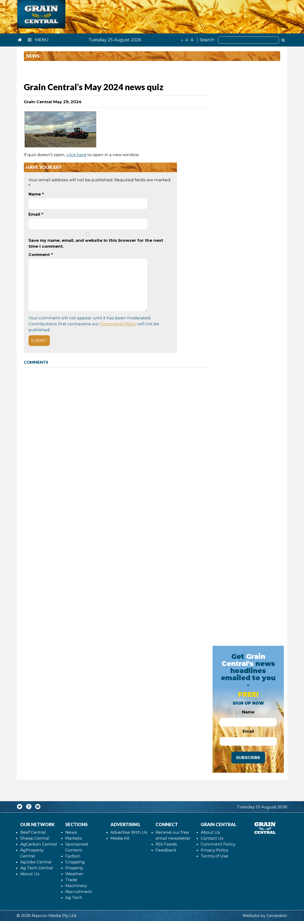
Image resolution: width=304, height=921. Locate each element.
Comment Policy (218, 844)
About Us (29, 873)
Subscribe (248, 757)
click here (76, 154)
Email (35, 214)
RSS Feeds (166, 844)
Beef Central (33, 832)
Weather (74, 873)
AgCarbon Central (38, 844)
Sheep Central (34, 838)
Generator (276, 915)
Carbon (73, 856)
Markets (73, 838)
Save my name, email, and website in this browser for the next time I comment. (95, 243)
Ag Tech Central (36, 867)
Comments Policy (118, 323)
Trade (71, 879)
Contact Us (212, 838)
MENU (41, 39)
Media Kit (119, 838)
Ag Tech (73, 897)
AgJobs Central (36, 862)
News (71, 832)
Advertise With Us (128, 832)
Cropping (75, 862)
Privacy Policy (214, 850)
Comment (40, 254)
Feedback (166, 850)
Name (36, 194)
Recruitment (78, 891)
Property (74, 867)
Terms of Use (214, 856)
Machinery (76, 885)
